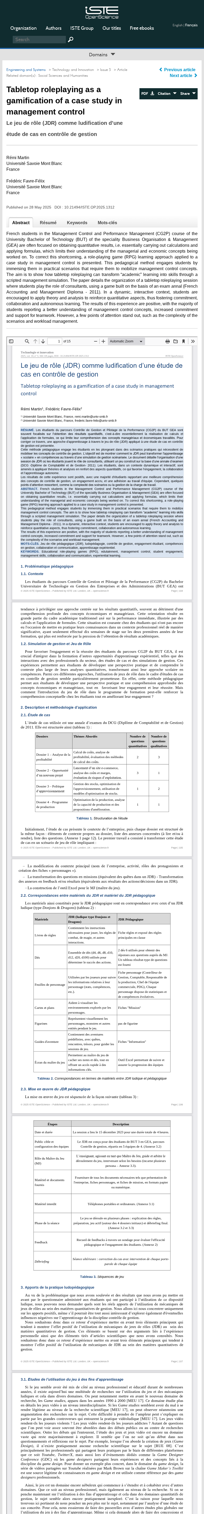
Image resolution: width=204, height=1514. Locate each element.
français (191, 25)
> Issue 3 (103, 70)
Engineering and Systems (26, 70)
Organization (23, 28)
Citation (165, 93)
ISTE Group (82, 28)
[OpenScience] (102, 12)
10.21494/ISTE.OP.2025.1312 (89, 207)
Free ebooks (142, 28)
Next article (181, 75)
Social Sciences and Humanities (63, 75)
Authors (53, 28)
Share (186, 93)
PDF (145, 93)
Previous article (180, 69)
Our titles (112, 28)
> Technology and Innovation (70, 70)
